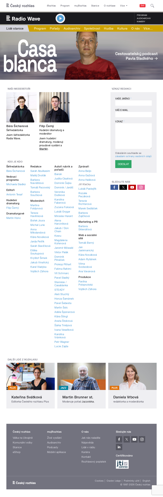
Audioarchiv (144, 18)
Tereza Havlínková (36, 214)
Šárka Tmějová (63, 325)
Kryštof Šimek (38, 258)
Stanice (95, 5)
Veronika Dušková (59, 193)
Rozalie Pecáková (84, 195)
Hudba (108, 28)
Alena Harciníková (61, 222)
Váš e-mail (121, 110)
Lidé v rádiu (88, 447)
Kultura (122, 28)
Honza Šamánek (64, 298)
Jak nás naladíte (91, 437)
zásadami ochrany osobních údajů (133, 156)
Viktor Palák (61, 252)
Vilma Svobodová (85, 265)
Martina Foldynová (36, 207)
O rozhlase (110, 5)
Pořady (55, 28)
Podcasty (52, 447)
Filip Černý (46, 126)
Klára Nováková (39, 237)
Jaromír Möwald (63, 247)
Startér (43, 148)
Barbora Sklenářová (85, 228)
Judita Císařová (63, 178)
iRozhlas (51, 5)
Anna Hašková (86, 179)
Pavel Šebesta (62, 303)
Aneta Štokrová (63, 320)
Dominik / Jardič (64, 187)
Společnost (92, 28)
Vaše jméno (123, 98)
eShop (16, 452)
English (146, 481)
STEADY (59, 289)
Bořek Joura (37, 220)
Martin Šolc (61, 307)
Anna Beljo (84, 170)
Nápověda (88, 442)
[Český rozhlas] (20, 5)
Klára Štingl (61, 316)
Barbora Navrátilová (36, 181)
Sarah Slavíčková (40, 245)
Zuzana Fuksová (64, 207)
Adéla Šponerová (64, 312)
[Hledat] (152, 5)
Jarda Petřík (37, 241)
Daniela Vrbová (125, 397)
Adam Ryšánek (87, 259)
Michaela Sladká (15, 184)
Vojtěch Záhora (39, 271)
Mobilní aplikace (56, 452)
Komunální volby (22, 442)
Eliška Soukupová (37, 252)
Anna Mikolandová (37, 231)
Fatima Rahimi (62, 268)
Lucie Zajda (61, 346)
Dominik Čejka (62, 183)
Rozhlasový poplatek (94, 461)
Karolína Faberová (59, 201)
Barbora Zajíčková (84, 214)
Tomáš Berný (86, 242)
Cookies (99, 481)
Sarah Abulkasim (40, 170)
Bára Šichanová (17, 126)
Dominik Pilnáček (59, 258)
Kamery (141, 21)
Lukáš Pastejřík (87, 188)
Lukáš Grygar (62, 211)
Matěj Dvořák (38, 175)
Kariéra (86, 452)
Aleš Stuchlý (61, 294)
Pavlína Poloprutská (85, 283)
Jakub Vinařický (39, 262)
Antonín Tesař (14, 194)
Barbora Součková (36, 193)
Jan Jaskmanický (86, 249)
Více (148, 28)
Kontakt (86, 456)
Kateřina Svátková (26, 397)
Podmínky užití (131, 481)
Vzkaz (119, 121)
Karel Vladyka (38, 266)
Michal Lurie (37, 225)
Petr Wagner (61, 341)
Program (65, 5)
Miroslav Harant (63, 216)
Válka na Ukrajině (23, 437)
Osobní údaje (114, 481)
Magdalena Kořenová (60, 242)
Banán (58, 174)
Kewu (57, 235)
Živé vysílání (54, 437)
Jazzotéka (88, 401)
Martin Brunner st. (77, 397)
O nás (135, 28)
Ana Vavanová (86, 271)
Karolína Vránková (59, 336)
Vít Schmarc (61, 273)
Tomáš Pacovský (40, 187)
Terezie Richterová (84, 202)
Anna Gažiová (86, 175)
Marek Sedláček (88, 208)
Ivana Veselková (63, 329)
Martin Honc (13, 218)
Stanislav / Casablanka (61, 284)
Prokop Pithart (62, 264)
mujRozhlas (80, 5)
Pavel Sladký (61, 277)
